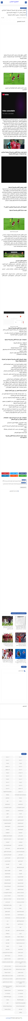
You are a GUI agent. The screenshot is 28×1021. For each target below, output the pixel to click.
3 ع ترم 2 (7, 779)
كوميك (7, 946)
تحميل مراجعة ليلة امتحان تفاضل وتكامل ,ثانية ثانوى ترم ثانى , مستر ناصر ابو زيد (21, 627)
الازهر (7, 813)
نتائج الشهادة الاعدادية (20, 1006)
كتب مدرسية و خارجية (20, 943)
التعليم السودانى (20, 826)
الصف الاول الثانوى (20, 848)
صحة (8, 924)
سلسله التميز (20, 924)
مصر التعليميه (20, 990)
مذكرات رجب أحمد (7, 966)
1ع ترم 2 (7, 763)
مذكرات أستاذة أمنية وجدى (7, 952)
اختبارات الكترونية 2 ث (20, 807)
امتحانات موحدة (20, 895)
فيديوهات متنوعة (20, 936)
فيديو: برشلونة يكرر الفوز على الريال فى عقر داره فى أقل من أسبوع (8, 627)
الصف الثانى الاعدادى (7, 854)
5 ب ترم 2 (7, 785)
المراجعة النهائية (7, 883)
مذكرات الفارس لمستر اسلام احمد (20, 963)
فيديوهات (7, 933)
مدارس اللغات (20, 952)
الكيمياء (20, 873)
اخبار (7, 801)
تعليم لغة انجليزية (20, 911)
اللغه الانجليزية (20, 883)
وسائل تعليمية (7, 1009)
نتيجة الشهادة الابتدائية (7, 1006)
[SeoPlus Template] (21, 1018)
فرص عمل (7, 930)
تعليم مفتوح (7, 911)
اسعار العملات (20, 810)
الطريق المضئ (14, 2)
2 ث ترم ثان (20, 772)
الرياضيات (20, 842)
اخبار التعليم (20, 804)
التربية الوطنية (20, 823)
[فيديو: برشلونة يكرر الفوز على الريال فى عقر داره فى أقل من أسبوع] (7, 621)
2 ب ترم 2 (20, 766)
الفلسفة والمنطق (20, 867)
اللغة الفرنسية (7, 880)
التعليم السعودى (7, 823)
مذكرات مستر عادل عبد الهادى (20, 983)
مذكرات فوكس (20, 972)
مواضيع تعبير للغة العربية (20, 1003)
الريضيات (7, 842)
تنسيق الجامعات (20, 914)
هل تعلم (20, 1009)
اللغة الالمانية (7, 873)
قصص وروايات (7, 936)
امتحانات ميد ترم (7, 895)
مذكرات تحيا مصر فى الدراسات (20, 966)
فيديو (20, 933)
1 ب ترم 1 (20, 757)
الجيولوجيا (7, 832)
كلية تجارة (7, 943)
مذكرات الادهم (7, 955)
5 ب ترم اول (20, 788)
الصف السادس (7, 861)
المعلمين (7, 889)
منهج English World (7, 996)
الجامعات (7, 829)
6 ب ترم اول (20, 791)
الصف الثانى (20, 854)
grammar (7, 798)
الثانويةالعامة (20, 829)
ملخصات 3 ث (20, 996)
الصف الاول (20, 845)
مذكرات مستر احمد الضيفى (20, 978)
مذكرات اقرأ (20, 955)
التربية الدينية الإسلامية (7, 820)
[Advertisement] (14, 39)
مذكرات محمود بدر (20, 975)
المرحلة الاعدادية (8, 886)
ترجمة (20, 908)
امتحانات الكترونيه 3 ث (8, 892)
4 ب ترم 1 (7, 782)
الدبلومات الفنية (20, 839)
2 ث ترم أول (8, 769)
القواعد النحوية (7, 870)
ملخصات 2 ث (7, 993)
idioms (20, 801)
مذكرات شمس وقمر (7, 969)
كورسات (20, 946)
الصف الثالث (7, 848)
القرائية (20, 870)
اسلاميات (7, 810)
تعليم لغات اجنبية (7, 908)
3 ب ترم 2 (20, 779)
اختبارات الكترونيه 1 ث (7, 807)
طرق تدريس (7, 927)
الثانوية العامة (7, 826)
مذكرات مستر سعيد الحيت (7, 978)
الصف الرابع (20, 861)
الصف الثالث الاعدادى (20, 851)
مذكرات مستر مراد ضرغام (20, 986)
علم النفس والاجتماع (20, 930)
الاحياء (20, 813)
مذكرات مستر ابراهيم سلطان (7, 975)
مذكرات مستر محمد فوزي (7, 982)
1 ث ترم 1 (20, 760)
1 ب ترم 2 (7, 757)
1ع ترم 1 (20, 763)
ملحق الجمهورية (7, 990)
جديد (7, 921)
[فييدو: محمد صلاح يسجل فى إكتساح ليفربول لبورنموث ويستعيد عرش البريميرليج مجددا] (20, 637)
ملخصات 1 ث (20, 993)
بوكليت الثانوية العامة (7, 905)
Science (20, 798)
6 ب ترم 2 (7, 788)
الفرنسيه (7, 864)
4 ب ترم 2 (20, 785)
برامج (20, 905)
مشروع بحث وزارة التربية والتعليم (7, 987)
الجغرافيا (20, 832)
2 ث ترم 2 (20, 769)
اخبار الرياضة (23, 8)
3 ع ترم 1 (20, 782)
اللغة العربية (20, 880)
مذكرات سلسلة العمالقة (20, 969)
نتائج (7, 1003)
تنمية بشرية (7, 914)
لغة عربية (7, 949)
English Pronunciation (8, 791)
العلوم (20, 864)
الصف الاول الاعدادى (7, 845)
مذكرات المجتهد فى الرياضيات (7, 962)
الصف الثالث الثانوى (7, 851)
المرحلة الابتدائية (21, 886)
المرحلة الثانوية (20, 889)
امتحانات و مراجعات (20, 902)
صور (20, 927)
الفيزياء (7, 867)
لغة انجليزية (20, 949)
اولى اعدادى (8, 902)
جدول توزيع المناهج (20, 921)
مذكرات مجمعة (7, 972)
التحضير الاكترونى (20, 820)
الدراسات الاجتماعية (7, 839)
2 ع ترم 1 (7, 772)
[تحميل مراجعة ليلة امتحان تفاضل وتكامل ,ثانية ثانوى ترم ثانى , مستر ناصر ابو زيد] (20, 621)
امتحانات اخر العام (20, 892)
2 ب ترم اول (8, 766)
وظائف (20, 1012)
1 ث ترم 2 (7, 760)
